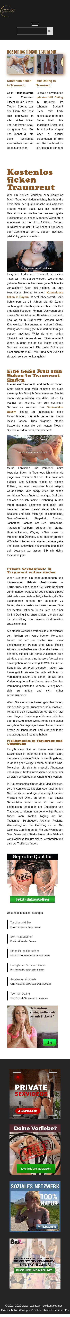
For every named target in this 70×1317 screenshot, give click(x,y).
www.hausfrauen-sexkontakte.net (42, 1305)
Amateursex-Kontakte (23, 979)
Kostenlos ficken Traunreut (31, 51)
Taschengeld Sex (20, 922)
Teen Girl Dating (20, 993)
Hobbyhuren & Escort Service (28, 965)
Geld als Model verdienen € (50, 1310)
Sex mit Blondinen (21, 936)
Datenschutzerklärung (14, 1310)
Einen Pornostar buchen (25, 950)
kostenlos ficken (35, 1314)
